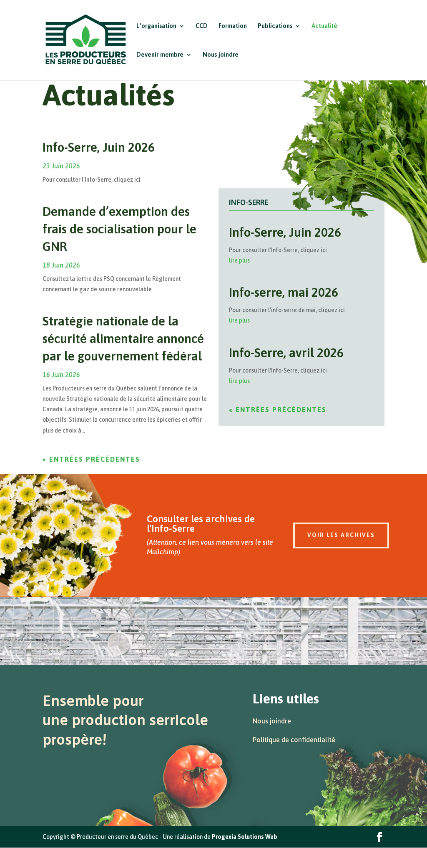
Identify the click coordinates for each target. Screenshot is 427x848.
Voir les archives (341, 535)
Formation (233, 26)
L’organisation (156, 26)
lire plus (239, 260)
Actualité (324, 26)
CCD (202, 26)
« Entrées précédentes (91, 459)
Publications (275, 26)
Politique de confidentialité (294, 739)
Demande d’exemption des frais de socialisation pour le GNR (119, 228)
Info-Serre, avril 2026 (286, 352)
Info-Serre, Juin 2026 (99, 147)
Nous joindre (221, 55)
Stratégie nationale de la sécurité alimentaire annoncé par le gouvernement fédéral (123, 338)
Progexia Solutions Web (244, 836)
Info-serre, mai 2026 (283, 292)
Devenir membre (159, 55)
